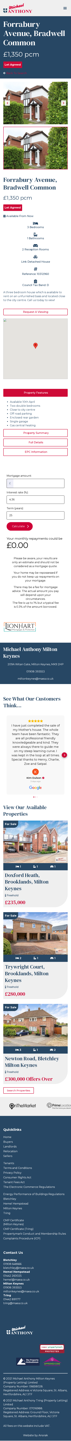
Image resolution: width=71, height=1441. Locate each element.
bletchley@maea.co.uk (18, 1267)
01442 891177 (11, 1299)
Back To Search (16, 73)
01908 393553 (35, 671)
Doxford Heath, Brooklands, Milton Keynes (27, 882)
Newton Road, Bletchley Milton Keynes (32, 1062)
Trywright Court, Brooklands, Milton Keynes (27, 973)
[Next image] (63, 103)
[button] (65, 8)
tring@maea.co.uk (15, 1303)
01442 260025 (12, 1275)
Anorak (43, 1435)
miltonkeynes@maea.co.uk (35, 678)
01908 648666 (12, 1264)
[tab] (35, 393)
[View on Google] (35, 772)
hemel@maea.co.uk (16, 1279)
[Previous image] (7, 103)
